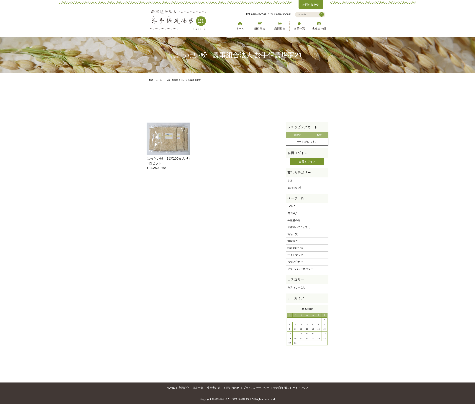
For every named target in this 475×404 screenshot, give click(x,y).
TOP (151, 80)
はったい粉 (294, 187)
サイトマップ (295, 254)
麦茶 (290, 180)
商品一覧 (299, 26)
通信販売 (259, 26)
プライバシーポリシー (300, 268)
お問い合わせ (295, 261)
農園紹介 (279, 26)
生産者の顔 (319, 26)
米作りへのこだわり (299, 227)
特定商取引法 (295, 247)
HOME (240, 26)
